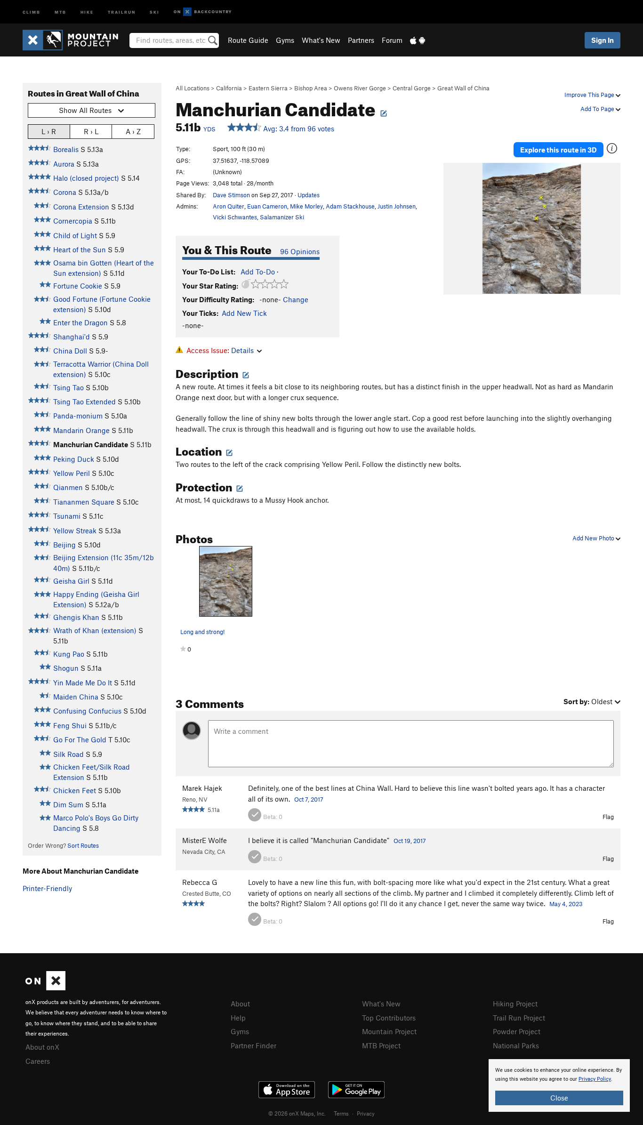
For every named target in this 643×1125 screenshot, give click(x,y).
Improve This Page (590, 94)
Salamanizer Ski (282, 217)
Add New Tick (244, 313)
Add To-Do (258, 271)
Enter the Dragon (80, 322)
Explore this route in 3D (558, 149)
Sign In (602, 40)
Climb (31, 11)
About (240, 1003)
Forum (392, 40)
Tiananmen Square (83, 502)
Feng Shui (70, 725)
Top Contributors (389, 1017)
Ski (155, 11)
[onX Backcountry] (203, 12)
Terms (341, 1113)
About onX (42, 1047)
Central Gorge (412, 88)
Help (238, 1017)
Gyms (285, 40)
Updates (308, 195)
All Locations (192, 88)
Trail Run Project (519, 1017)
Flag (608, 816)
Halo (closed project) (86, 178)
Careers (37, 1061)
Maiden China (75, 696)
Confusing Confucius (87, 711)
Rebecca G (199, 882)
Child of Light (75, 235)
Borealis (66, 149)
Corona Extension (81, 206)
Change (295, 299)
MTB (60, 11)
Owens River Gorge (360, 88)
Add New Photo (594, 538)
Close (559, 1097)
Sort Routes (83, 845)
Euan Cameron (267, 206)
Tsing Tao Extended (84, 401)
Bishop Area (310, 88)
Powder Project (516, 1031)
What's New (321, 40)
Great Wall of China (463, 88)
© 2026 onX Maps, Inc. (297, 1113)
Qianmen (68, 487)
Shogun (66, 668)
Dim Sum (68, 804)
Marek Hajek (202, 788)
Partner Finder (253, 1045)
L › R (48, 131)
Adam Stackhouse (350, 206)
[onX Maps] (45, 987)
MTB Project (381, 1045)
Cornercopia (72, 221)
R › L (91, 131)
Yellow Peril (71, 473)
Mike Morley (306, 206)
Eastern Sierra (268, 88)
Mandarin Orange (81, 430)
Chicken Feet (74, 790)
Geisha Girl (71, 581)
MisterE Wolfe (204, 840)
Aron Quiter (228, 206)
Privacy (366, 1113)
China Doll (70, 350)
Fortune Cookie (77, 285)
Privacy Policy (595, 1079)
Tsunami (66, 516)
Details (242, 350)
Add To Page (598, 108)
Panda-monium (78, 415)
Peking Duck (73, 459)
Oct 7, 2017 (308, 799)
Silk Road (68, 754)
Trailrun (122, 11)
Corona (64, 192)
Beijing (64, 544)
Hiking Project (515, 1003)
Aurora (63, 164)
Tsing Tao (68, 387)
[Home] (75, 40)
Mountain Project (389, 1031)
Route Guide (248, 40)
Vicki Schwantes (235, 217)
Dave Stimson (231, 195)
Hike (87, 11)
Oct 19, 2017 (410, 840)
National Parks (516, 1045)
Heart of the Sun (79, 249)
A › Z (133, 131)
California (229, 88)
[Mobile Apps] (417, 40)
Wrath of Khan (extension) (95, 630)
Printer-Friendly (47, 888)
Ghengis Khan (76, 617)
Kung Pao (68, 654)
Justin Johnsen (397, 206)
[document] (559, 1085)
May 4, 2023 (566, 904)
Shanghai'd (71, 336)
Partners (361, 40)
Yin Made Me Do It (82, 682)
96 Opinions (300, 251)
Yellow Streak (74, 530)
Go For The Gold (79, 739)
